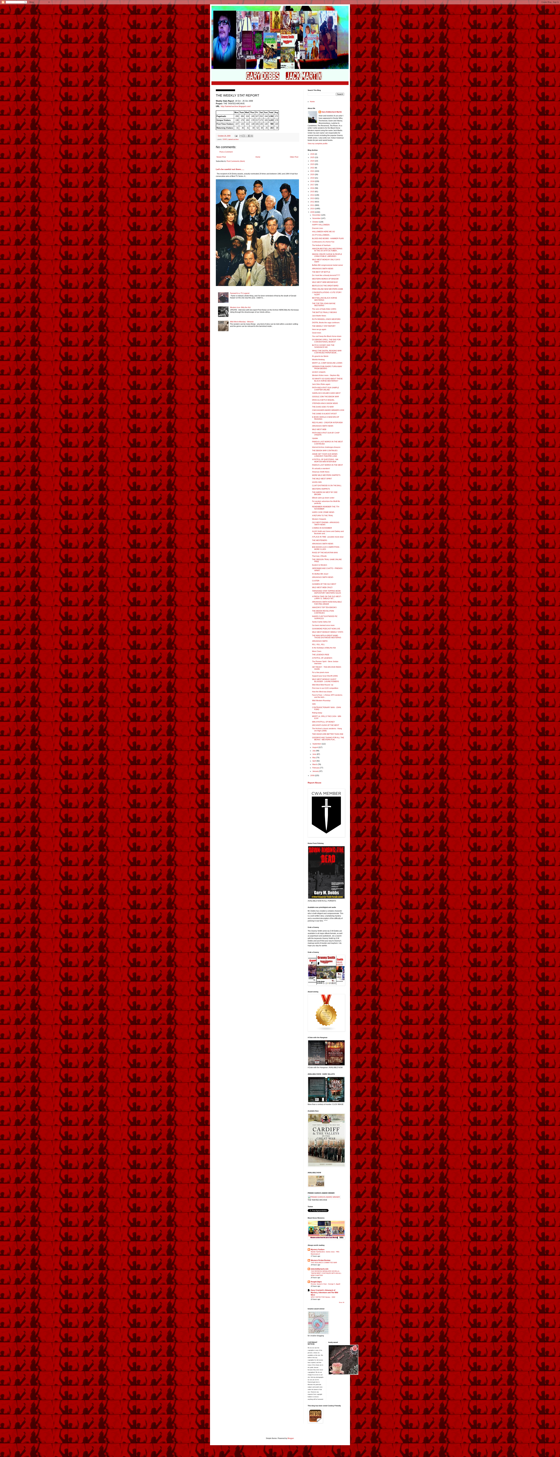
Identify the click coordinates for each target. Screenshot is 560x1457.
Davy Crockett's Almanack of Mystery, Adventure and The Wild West (324, 1292)
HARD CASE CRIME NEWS (323, 512)
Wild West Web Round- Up (322, 685)
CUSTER (315, 581)
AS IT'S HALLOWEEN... (321, 235)
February (316, 768)
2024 (312, 161)
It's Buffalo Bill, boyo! (320, 574)
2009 (312, 212)
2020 (312, 174)
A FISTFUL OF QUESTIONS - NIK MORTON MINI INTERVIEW (325, 460)
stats (314, 704)
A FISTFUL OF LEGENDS (322, 658)
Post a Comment (226, 152)
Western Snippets (319, 519)
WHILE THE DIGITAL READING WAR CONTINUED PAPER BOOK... (327, 352)
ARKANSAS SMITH (320, 641)
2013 (312, 198)
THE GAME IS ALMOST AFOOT (324, 414)
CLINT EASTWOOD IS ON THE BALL (327, 486)
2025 (312, 157)
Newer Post (221, 157)
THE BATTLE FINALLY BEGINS (324, 312)
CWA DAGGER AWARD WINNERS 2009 (328, 410)
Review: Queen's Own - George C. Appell (325, 1284)
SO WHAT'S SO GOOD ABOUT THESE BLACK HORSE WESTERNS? (327, 380)
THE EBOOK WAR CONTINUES (324, 451)
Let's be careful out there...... (230, 169)
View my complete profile (318, 144)
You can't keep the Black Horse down (326, 336)
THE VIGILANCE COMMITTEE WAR (324, 1262)
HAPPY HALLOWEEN (321, 225)
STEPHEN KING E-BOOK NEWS (325, 403)
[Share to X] (246, 135)
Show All (341, 1302)
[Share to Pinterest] (251, 135)
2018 (312, 181)
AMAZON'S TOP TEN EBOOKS (324, 607)
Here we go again (319, 329)
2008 (312, 775)
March (315, 764)
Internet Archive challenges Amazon (326, 447)
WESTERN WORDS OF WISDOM (325, 279)
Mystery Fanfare (317, 1250)
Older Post (294, 157)
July (314, 751)
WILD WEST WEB (319, 429)
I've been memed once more (323, 625)
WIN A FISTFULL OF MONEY (323, 722)
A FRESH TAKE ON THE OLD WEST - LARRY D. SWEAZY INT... (327, 597)
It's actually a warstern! (321, 468)
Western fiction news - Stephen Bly (326, 375)
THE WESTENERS (319, 540)
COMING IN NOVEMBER (322, 528)
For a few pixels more (320, 672)
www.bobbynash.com (319, 1269)
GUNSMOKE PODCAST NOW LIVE (326, 629)
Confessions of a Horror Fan (323, 242)
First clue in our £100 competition (325, 688)
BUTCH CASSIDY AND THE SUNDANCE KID (323, 346)
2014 (312, 195)
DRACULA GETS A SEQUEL (323, 400)
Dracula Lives (317, 228)
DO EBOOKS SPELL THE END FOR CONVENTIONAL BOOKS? (326, 341)
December (316, 215)
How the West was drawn (322, 692)
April (314, 761)
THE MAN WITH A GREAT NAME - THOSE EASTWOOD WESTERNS (326, 637)
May (314, 758)
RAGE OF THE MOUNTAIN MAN (325, 553)
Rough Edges (316, 1282)
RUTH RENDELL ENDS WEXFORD (326, 319)
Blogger (291, 1438)
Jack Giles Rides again (321, 384)
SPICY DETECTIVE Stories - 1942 (323, 1297)
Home (258, 157)
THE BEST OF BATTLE (321, 272)
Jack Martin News (319, 316)
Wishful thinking (318, 360)
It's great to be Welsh (320, 356)
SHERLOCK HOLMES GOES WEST (326, 393)
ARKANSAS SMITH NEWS (322, 269)
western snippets (319, 372)
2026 (312, 154)
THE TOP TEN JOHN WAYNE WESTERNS (323, 304)
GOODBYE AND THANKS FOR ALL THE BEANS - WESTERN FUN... (328, 739)
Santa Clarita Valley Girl (321, 622)
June (314, 754)
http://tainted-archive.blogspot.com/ (236, 106)
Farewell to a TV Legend (239, 293)
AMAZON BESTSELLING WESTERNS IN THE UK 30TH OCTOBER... (327, 250)
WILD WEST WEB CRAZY (322, 587)
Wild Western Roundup (321, 701)
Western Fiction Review (320, 1260)
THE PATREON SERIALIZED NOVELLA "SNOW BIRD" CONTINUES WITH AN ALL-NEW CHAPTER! (326, 1273)
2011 (312, 205)
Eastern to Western (319, 565)
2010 (312, 209)
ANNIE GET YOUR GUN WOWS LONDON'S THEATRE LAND (324, 455)
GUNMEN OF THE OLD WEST (324, 584)
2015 (312, 192)
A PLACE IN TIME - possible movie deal (327, 537)
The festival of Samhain (321, 245)
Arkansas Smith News (320, 472)
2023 (312, 164)
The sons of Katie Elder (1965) (324, 309)
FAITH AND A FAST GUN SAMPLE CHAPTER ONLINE (325, 389)
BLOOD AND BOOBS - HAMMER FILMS (328, 238)
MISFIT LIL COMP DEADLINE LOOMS (327, 363)
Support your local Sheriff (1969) (325, 676)
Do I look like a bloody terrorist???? (326, 275)
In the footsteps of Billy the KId (324, 648)
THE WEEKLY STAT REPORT (323, 326)
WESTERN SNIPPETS (321, 489)
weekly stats (317, 482)
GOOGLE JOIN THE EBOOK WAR (325, 397)
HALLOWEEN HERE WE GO (323, 232)
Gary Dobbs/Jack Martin (332, 112)
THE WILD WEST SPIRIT (322, 479)
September (317, 744)
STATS (225, 139)
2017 (312, 185)
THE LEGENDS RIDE (320, 655)
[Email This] (240, 135)
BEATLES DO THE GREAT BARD (325, 286)
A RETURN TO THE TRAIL (322, 516)
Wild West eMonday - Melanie (242, 322)
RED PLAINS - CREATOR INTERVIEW (327, 423)
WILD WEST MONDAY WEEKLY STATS (327, 632)
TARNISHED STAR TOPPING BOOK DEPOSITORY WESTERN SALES (326, 592)
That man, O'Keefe (319, 556)
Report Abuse (314, 782)
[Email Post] (236, 136)
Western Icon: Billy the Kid (240, 307)
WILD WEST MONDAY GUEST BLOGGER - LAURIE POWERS (325, 680)
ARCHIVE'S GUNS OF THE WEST (325, 725)
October (315, 222)
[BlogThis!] (243, 135)
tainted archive (233, 139)
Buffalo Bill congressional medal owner (327, 265)
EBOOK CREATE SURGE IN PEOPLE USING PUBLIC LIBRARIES (327, 255)
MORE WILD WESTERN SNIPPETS (326, 475)
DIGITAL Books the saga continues (326, 323)
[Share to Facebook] (249, 135)
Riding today (317, 713)
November (316, 218)
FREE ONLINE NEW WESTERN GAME (327, 289)
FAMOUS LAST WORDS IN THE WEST (327, 465)
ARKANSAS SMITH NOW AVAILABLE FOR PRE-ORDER (327, 603)
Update (315, 438)
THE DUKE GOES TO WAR (323, 407)
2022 (312, 168)
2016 (312, 188)
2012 (312, 202)
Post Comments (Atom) (236, 161)
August (315, 747)
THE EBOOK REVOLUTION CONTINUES (323, 612)
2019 (312, 178)
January (315, 771)
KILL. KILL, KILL (318, 644)
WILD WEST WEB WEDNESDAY (325, 282)
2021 (312, 171)
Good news (316, 333)
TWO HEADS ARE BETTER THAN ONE (327, 734)
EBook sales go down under (323, 498)
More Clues (316, 651)
